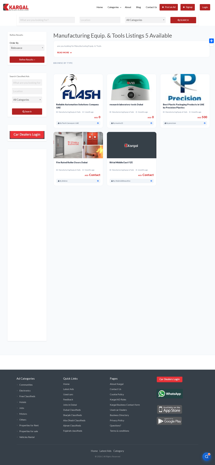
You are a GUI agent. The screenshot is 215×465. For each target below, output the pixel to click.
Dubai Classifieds (72, 409)
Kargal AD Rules (118, 399)
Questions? (115, 425)
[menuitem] (99, 7)
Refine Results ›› (27, 59)
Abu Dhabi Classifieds (74, 420)
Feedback (68, 399)
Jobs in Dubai (70, 404)
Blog (138, 7)
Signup (189, 7)
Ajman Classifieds (72, 425)
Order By (14, 43)
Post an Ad (170, 7)
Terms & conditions (119, 430)
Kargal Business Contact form (125, 404)
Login (205, 7)
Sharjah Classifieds (72, 415)
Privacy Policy (117, 420)
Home (100, 7)
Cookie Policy (117, 394)
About (128, 7)
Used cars (68, 394)
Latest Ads (68, 389)
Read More (63, 52)
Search (184, 20)
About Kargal (116, 384)
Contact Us (151, 7)
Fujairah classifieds (72, 430)
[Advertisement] (27, 245)
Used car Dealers (118, 409)
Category (118, 450)
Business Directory (119, 415)
